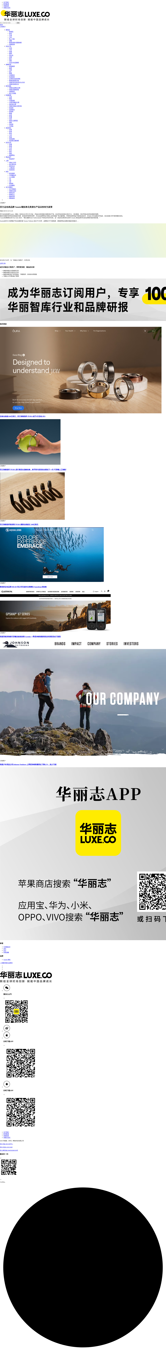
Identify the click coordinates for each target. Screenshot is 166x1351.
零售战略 (6, 952)
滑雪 (10, 57)
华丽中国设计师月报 (15, 106)
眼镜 (10, 113)
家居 (10, 146)
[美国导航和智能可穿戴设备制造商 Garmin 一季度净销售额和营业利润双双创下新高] (55, 631)
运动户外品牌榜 (14, 62)
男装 (10, 98)
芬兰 (4, 950)
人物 (7, 160)
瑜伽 (10, 51)
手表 (10, 35)
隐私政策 (12, 198)
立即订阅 (3, 263)
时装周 (11, 108)
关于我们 (6, 2)
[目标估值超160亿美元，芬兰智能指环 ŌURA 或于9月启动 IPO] (81, 413)
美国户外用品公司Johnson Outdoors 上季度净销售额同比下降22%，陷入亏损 (28, 764)
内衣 (10, 118)
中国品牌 (12, 100)
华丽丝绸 (12, 44)
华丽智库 (6, 6)
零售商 (11, 111)
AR (10, 180)
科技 (7, 171)
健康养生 (12, 155)
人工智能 (12, 177)
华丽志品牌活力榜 (14, 88)
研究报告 (8, 86)
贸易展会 (12, 109)
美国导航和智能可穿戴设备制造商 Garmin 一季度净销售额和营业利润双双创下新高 (30, 636)
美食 (10, 144)
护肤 (10, 129)
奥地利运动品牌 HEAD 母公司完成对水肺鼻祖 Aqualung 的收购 (23, 587)
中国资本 (12, 75)
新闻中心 (12, 194)
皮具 (10, 115)
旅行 (10, 151)
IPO (10, 71)
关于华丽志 (9, 187)
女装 (10, 97)
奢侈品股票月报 (14, 80)
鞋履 (10, 117)
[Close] (4, 1045)
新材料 (11, 183)
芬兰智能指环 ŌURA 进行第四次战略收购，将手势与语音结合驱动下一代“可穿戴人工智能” (33, 469)
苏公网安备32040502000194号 (9, 1150)
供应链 (11, 124)
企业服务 (12, 185)
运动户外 (8, 46)
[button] (6, 990)
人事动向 (12, 168)
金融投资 (8, 64)
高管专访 (12, 166)
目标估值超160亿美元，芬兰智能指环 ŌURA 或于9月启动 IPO (22, 416)
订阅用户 (3, 26)
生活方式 (8, 142)
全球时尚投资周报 (14, 78)
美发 (10, 137)
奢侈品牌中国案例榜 (15, 42)
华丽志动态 (6, 7)
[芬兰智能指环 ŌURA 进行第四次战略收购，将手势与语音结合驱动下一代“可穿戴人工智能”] (30, 464)
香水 (10, 133)
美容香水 (8, 128)
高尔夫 (11, 55)
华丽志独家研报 (14, 89)
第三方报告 (12, 93)
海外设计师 (12, 104)
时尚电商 (12, 173)
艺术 (10, 148)
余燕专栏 (12, 169)
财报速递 (12, 66)
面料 (10, 122)
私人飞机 (12, 39)
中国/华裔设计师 (14, 102)
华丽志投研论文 (14, 84)
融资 (10, 68)
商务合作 (12, 192)
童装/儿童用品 (13, 120)
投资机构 (12, 77)
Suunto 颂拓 (6, 959)
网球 (10, 53)
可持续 (11, 126)
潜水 (4, 948)
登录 (1, 24)
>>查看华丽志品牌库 (6, 963)
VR (10, 182)
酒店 (10, 153)
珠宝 (10, 33)
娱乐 (10, 149)
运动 (10, 48)
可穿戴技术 (12, 175)
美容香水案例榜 (14, 140)
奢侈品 (8, 30)
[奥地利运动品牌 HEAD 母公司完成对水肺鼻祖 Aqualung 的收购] (52, 581)
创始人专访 (12, 162)
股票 (10, 73)
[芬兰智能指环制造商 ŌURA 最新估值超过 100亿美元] (32, 519)
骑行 (10, 59)
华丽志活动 (12, 191)
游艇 (10, 40)
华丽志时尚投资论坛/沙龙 (17, 82)
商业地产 (8, 157)
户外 (10, 50)
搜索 (18, 22)
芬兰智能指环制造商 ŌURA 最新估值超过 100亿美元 (19, 524)
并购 (10, 70)
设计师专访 (12, 164)
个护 (10, 135)
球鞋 (10, 60)
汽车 (10, 37)
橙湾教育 (6, 4)
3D (10, 178)
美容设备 (12, 139)
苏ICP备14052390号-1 (6, 1144)
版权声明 (12, 196)
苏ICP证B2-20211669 (6, 1147)
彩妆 (10, 131)
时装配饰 (8, 95)
